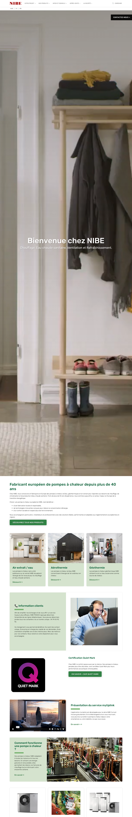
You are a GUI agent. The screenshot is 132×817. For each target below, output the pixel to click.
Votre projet (29, 3)
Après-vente (74, 3)
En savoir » (19, 775)
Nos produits (43, 3)
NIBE (11, 8)
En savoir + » (76, 724)
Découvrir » (18, 582)
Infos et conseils (59, 3)
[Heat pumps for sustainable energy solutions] (15, 3)
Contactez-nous (120, 17)
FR (16, 8)
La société (87, 3)
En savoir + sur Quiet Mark (85, 674)
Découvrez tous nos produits (28, 522)
